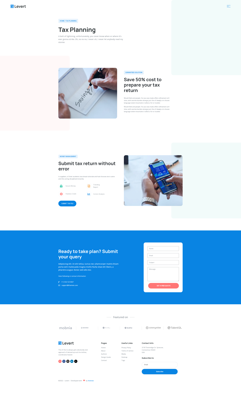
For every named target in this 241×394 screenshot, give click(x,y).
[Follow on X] (75, 361)
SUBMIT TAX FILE (67, 203)
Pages (17, 21)
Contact (18, 34)
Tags (123, 360)
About (17, 29)
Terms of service (127, 351)
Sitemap (124, 357)
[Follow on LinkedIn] (71, 361)
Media (123, 354)
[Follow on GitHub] (67, 361)
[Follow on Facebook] (64, 361)
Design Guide (106, 357)
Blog (17, 25)
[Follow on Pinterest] (60, 361)
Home (17, 17)
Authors (104, 354)
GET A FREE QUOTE (163, 286)
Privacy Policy (126, 348)
